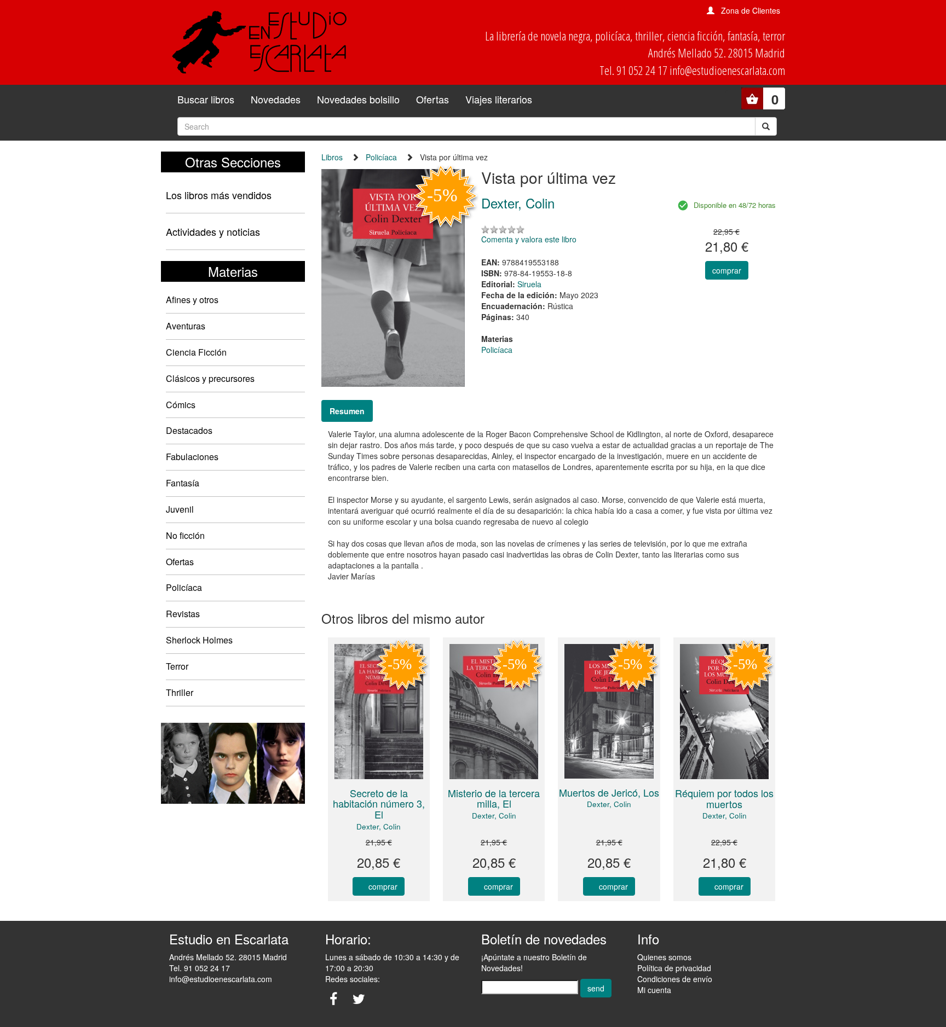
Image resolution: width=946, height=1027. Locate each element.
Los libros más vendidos (219, 195)
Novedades (276, 99)
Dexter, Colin (378, 826)
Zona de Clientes (750, 10)
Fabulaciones (192, 456)
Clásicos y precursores (210, 378)
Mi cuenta (654, 989)
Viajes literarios (498, 99)
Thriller (179, 692)
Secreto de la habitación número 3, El (379, 804)
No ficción (185, 535)
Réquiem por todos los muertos (724, 798)
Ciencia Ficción (196, 352)
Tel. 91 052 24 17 (199, 967)
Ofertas (432, 99)
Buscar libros (205, 99)
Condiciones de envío (674, 978)
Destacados (189, 430)
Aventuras (185, 326)
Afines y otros (192, 299)
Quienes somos (664, 956)
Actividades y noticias (213, 231)
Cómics (180, 404)
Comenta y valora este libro (528, 239)
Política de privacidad (674, 967)
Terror (177, 666)
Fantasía (182, 483)
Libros (332, 157)
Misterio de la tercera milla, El (494, 798)
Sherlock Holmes (199, 640)
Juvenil (180, 509)
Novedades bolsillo (358, 99)
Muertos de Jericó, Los (609, 792)
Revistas (183, 613)
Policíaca (184, 587)
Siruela (529, 283)
